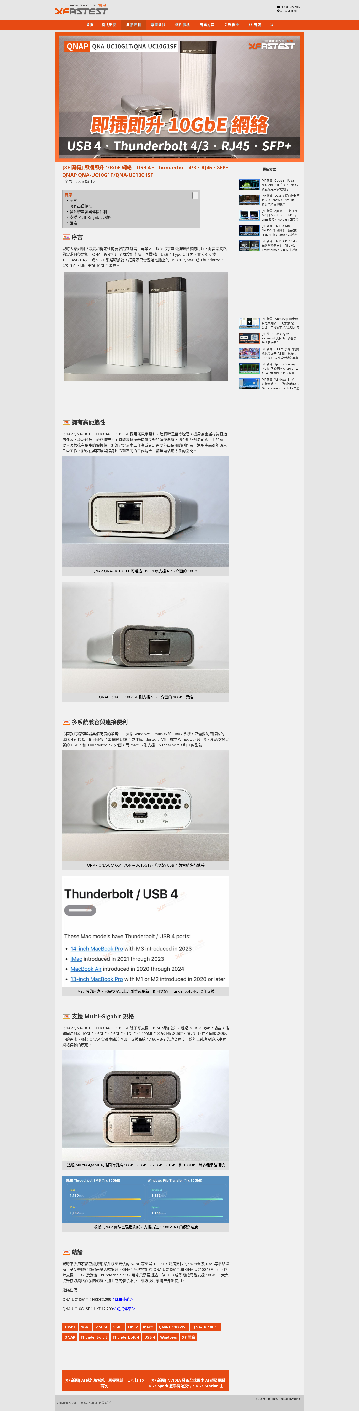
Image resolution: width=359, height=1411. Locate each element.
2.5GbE (102, 1327)
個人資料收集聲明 (291, 1399)
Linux (133, 1327)
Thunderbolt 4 (126, 1337)
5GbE (118, 1327)
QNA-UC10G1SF (173, 1327)
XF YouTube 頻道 (290, 7)
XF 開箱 (188, 1337)
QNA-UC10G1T (205, 1327)
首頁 (90, 24)
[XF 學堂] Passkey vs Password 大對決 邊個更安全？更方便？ (280, 338)
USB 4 (149, 1337)
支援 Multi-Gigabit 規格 (90, 217)
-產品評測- (133, 24)
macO (148, 1327)
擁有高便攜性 (81, 206)
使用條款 (273, 1399)
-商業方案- (207, 24)
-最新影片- (232, 24)
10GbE (70, 1327)
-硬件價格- (182, 24)
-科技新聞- (109, 24)
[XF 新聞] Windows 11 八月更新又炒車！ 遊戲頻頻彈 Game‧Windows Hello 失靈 (280, 383)
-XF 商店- (255, 24)
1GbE (85, 1327)
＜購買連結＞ (122, 1299)
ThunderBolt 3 (94, 1337)
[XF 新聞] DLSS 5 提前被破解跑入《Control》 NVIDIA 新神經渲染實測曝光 (281, 200)
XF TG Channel (288, 10)
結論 (73, 222)
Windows (168, 1337)
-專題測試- (158, 24)
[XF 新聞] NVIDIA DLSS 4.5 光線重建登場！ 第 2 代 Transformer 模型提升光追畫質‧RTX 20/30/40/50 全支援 (279, 250)
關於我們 (260, 1399)
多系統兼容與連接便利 (88, 211)
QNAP (69, 1337)
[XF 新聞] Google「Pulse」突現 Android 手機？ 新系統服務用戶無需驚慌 (279, 184)
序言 (73, 200)
